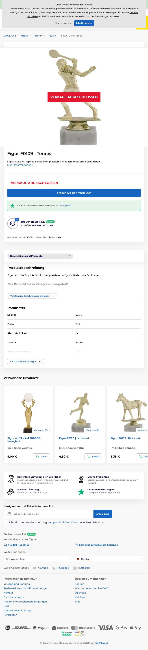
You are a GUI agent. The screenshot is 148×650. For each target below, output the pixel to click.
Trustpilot (65, 205)
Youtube (43, 567)
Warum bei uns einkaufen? (91, 588)
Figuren (38, 35)
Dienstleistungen (14, 597)
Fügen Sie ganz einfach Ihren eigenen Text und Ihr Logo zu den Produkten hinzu (42, 481)
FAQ (6, 605)
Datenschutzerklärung (17, 610)
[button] (32, 296)
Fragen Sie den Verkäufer (74, 192)
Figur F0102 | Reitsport (125, 438)
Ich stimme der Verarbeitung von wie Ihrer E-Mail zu (56, 522)
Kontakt (8, 592)
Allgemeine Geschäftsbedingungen (25, 601)
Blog (77, 601)
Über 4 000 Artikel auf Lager (32, 492)
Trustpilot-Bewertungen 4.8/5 (104, 492)
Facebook (63, 567)
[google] (80, 633)
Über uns (80, 592)
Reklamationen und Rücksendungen (26, 588)
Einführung (10, 35)
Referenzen (10, 614)
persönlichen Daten (66, 522)
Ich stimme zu (84, 23)
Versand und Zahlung (17, 583)
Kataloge (80, 597)
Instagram (84, 567)
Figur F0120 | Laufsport (74, 438)
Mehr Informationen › (20, 164)
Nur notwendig (63, 23)
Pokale (25, 35)
